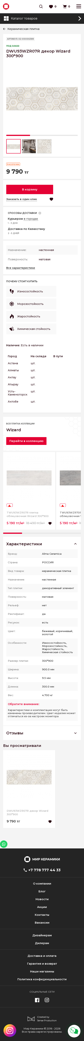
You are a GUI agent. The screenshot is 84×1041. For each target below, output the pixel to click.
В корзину (29, 189)
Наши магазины (42, 971)
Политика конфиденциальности (42, 979)
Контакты (42, 914)
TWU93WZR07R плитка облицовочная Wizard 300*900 (28, 514)
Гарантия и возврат (42, 963)
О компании (42, 883)
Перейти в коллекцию (26, 441)
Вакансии (42, 922)
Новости (42, 899)
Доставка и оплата (42, 955)
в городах (31, 219)
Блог (42, 891)
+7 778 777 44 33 (44, 870)
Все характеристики (20, 267)
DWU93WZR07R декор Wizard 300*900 (27, 812)
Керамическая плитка (23, 29)
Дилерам (42, 943)
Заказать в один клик (21, 199)
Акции (42, 907)
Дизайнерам (42, 935)
